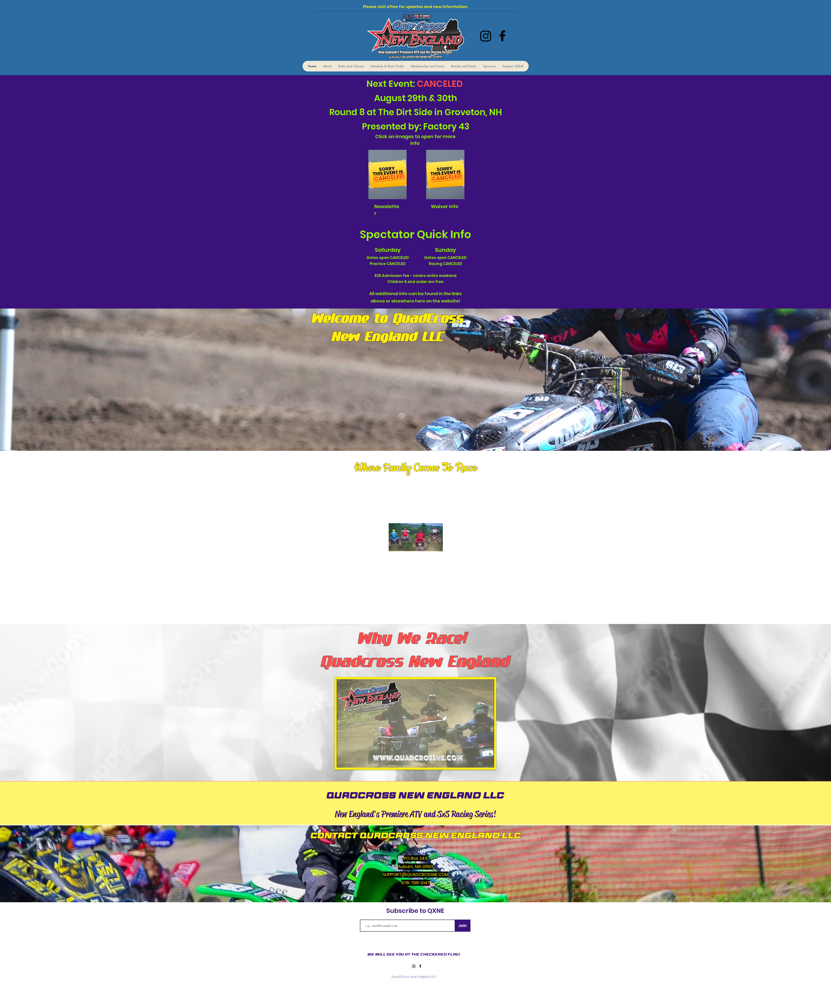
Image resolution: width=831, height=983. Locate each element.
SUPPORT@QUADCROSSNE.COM (415, 874)
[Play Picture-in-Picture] (481, 762)
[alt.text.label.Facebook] (502, 36)
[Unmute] (350, 762)
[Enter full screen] (488, 762)
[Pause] (342, 762)
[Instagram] (485, 36)
